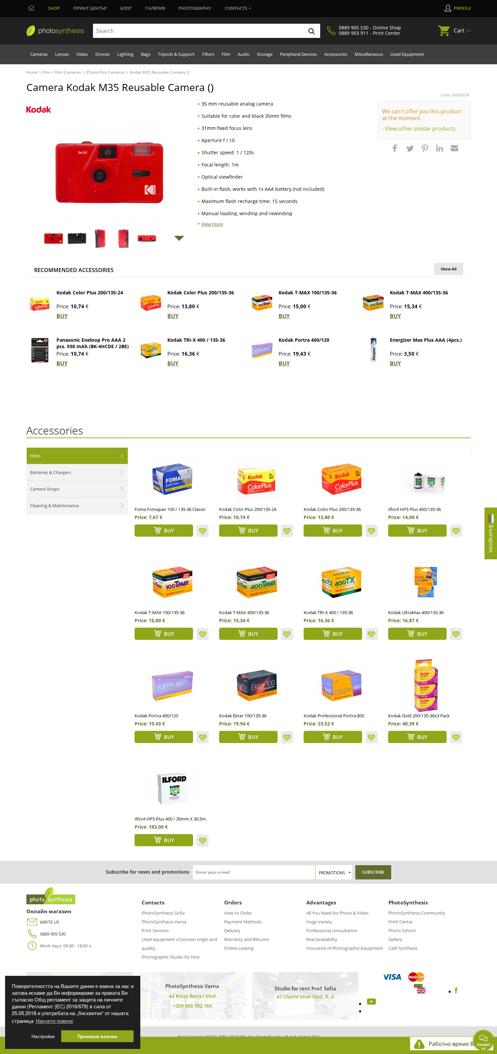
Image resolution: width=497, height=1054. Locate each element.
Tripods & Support (176, 54)
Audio (244, 54)
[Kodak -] (38, 109)
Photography (195, 8)
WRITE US (49, 922)
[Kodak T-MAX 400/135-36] (373, 302)
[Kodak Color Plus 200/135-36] (150, 302)
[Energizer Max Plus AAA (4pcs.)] (373, 350)
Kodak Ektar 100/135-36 (242, 716)
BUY (62, 316)
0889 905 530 (53, 934)
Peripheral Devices (298, 54)
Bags (145, 54)
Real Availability (321, 939)
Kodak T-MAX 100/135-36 (308, 292)
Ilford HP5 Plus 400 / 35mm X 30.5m (170, 819)
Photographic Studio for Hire (170, 957)
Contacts (236, 8)
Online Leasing (239, 948)
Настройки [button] (43, 1036)
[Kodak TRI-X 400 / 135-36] (150, 350)
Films (35, 456)
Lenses (62, 54)
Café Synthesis (403, 948)
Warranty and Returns (246, 939)
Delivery (232, 930)
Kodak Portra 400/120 (304, 340)
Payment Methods (243, 922)
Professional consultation (331, 930)
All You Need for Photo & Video (337, 913)
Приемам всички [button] (97, 1036)
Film (226, 54)
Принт (90, 8)
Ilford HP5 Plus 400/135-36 (414, 509)
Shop (54, 8)
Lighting (125, 54)
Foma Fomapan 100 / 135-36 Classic (170, 509)
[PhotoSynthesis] (55, 31)
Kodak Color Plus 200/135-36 (200, 292)
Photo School (402, 930)
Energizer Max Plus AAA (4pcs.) (426, 340)
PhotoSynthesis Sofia (163, 913)
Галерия (155, 8)
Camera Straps (45, 489)
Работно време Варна (458, 1044)
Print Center (400, 922)
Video (82, 54)
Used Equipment (407, 54)
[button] (395, 152)
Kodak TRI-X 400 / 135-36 (196, 340)
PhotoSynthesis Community (416, 913)
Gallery (395, 939)
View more (212, 224)
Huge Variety (319, 922)
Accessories (335, 54)
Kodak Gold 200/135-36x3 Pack (419, 716)
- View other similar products (419, 128)
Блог (126, 8)
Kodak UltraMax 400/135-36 (416, 612)
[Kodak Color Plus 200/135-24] (39, 302)
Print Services (155, 930)
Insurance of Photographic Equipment (344, 948)
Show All (448, 268)
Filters (208, 54)
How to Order (238, 913)
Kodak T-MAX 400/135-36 (419, 292)
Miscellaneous (369, 54)
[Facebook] (456, 991)
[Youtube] (370, 1003)
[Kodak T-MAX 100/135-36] (262, 302)
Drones (102, 54)
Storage (265, 54)
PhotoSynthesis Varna (164, 922)
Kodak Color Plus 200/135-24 (89, 292)
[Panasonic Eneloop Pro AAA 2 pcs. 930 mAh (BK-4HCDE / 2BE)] (39, 350)
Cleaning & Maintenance (54, 505)
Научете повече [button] (54, 1020)
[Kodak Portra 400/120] (262, 350)
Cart (459, 30)
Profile (462, 8)
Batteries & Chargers (50, 472)
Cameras (39, 54)
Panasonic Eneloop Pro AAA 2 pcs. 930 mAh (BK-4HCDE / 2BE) (92, 343)
